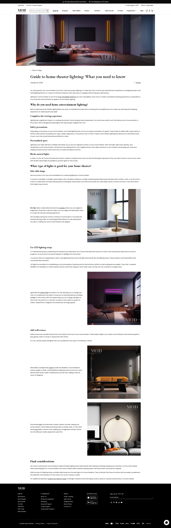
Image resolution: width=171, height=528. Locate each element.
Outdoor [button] (97, 11)
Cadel (51, 368)
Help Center (67, 499)
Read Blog (44, 501)
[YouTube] (121, 502)
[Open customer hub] (150, 11)
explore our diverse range (57, 479)
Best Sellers (77, 11)
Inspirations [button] (131, 11)
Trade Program (45, 506)
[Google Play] (97, 502)
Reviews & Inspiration (47, 499)
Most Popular (22, 499)
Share (138, 83)
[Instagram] (111, 502)
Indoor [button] (87, 11)
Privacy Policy (40, 523)
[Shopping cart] (152, 11)
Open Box (21, 5)
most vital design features (67, 97)
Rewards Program (46, 504)
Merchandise (22, 511)
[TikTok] (119, 502)
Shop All (55, 11)
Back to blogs (37, 70)
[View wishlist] (147, 11)
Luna (36, 429)
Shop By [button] (65, 11)
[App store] (97, 497)
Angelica (62, 208)
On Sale (120, 11)
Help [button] (141, 11)
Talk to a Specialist (147, 5)
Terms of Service (52, 523)
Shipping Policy (68, 501)
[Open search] (47, 11)
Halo (40, 424)
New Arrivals (109, 11)
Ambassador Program (47, 509)
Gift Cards (21, 509)
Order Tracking (68, 496)
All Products (21, 496)
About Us (43, 496)
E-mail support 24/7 (132, 5)
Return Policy (68, 504)
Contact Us (67, 506)
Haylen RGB (44, 293)
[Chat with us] (166, 522)
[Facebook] (116, 502)
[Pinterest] (114, 502)
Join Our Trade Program (34, 5)
